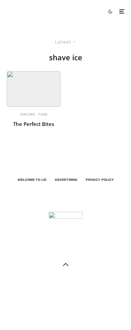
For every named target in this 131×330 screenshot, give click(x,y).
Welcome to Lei (31, 180)
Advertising (66, 180)
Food (42, 114)
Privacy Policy (100, 180)
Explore (27, 114)
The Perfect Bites (33, 124)
